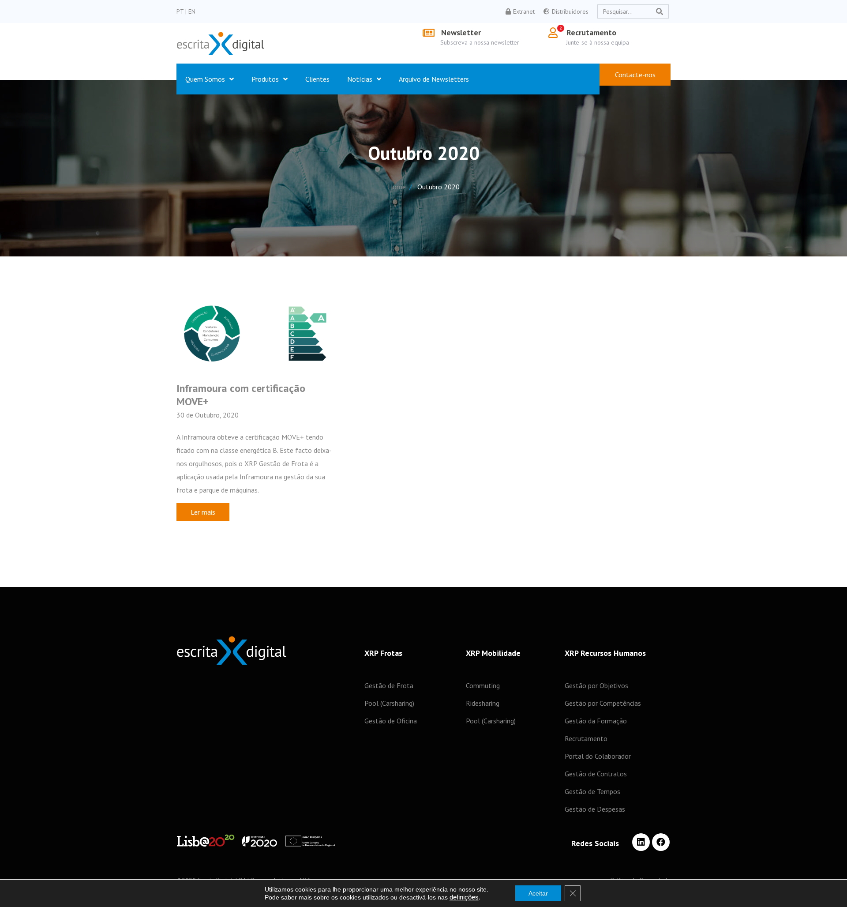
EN (191, 11)
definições (464, 897)
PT (180, 11)
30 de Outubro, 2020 (207, 414)
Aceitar (538, 893)
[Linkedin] (641, 842)
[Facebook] (661, 842)
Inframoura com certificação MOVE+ (240, 394)
